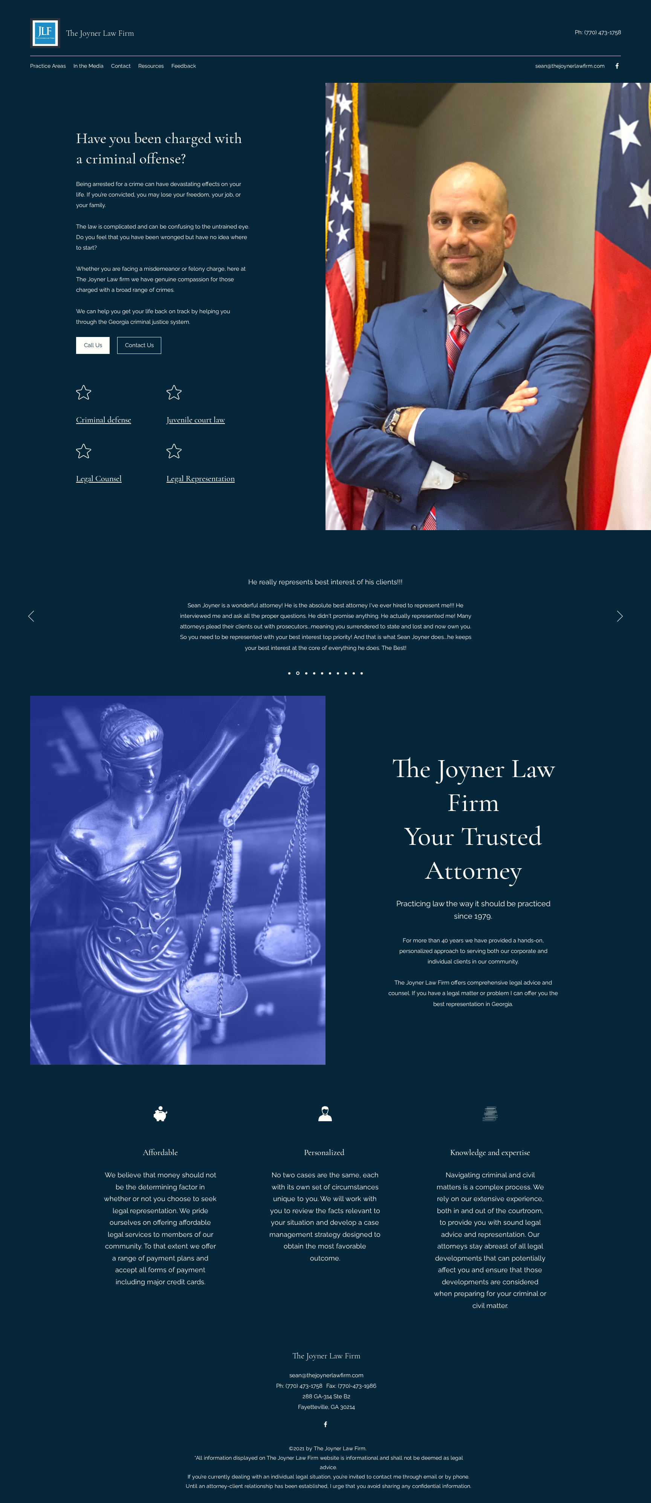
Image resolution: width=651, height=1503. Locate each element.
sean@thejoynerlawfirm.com (570, 66)
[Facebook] (617, 66)
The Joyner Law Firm (100, 33)
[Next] (620, 617)
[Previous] (31, 617)
